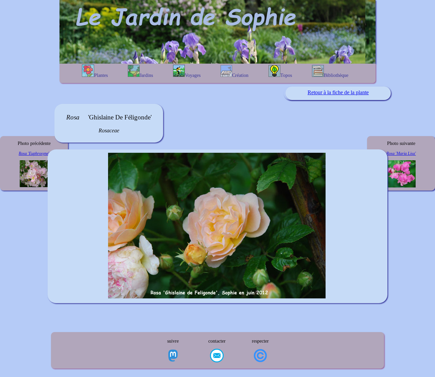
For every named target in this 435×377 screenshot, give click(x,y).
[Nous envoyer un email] (216, 356)
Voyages (193, 75)
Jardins (146, 75)
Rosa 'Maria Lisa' (401, 153)
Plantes (101, 75)
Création (240, 75)
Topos (286, 75)
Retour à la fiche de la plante (338, 92)
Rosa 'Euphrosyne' (34, 153)
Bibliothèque (336, 75)
